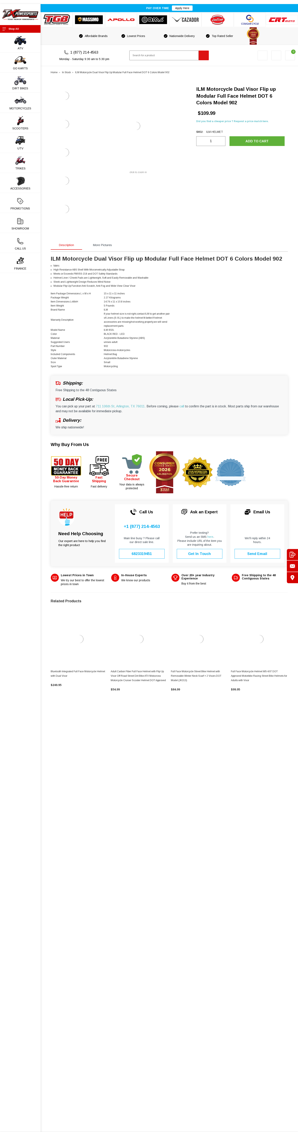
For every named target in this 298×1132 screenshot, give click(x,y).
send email (257, 554)
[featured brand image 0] (57, 19)
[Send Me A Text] (292, 554)
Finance (20, 268)
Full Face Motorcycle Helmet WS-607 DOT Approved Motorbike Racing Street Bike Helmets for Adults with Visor (259, 676)
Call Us (20, 248)
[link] (79, 639)
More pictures (102, 245)
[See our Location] (292, 577)
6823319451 (142, 554)
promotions (20, 208)
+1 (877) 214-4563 (142, 526)
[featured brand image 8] (282, 19)
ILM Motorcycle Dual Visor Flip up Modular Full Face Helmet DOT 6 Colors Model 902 (122, 72)
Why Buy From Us (70, 444)
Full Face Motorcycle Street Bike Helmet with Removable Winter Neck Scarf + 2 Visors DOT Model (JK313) (196, 676)
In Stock (66, 72)
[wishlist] (276, 55)
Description (66, 245)
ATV (20, 48)
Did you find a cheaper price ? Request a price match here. (232, 121)
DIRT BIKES (20, 88)
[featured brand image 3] (121, 19)
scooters (20, 128)
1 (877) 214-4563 (84, 52)
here (210, 536)
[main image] (136, 126)
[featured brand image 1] (89, 19)
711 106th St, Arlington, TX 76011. (121, 406)
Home (54, 72)
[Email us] (292, 566)
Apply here (182, 8)
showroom (20, 228)
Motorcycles (20, 108)
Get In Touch (199, 554)
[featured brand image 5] (185, 19)
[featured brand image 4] (153, 19)
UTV (20, 148)
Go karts (20, 68)
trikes (20, 168)
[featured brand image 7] (250, 19)
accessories (20, 188)
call (181, 406)
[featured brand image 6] (218, 19)
